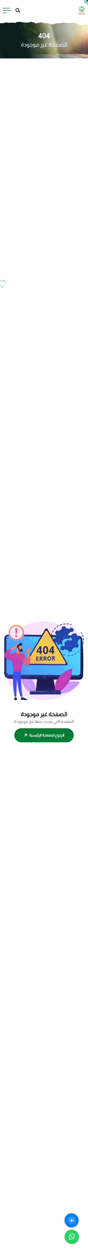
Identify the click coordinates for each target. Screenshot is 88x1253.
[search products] (17, 10)
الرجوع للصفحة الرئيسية (46, 735)
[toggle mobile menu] (7, 10)
